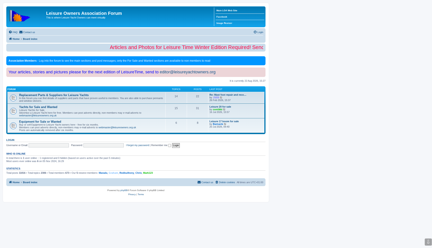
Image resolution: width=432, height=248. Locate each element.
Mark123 (148, 172)
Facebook (221, 17)
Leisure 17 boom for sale (224, 121)
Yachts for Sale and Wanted (38, 107)
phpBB (124, 190)
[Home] (26, 14)
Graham (113, 172)
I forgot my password (137, 145)
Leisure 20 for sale (220, 106)
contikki (217, 109)
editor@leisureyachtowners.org (188, 72)
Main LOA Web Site (226, 10)
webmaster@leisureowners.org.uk (38, 115)
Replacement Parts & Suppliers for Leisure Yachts (54, 95)
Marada (103, 172)
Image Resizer (224, 23)
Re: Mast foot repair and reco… (227, 94)
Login (10, 140)
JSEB (216, 97)
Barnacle (218, 124)
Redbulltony (126, 172)
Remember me (159, 145)
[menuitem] (13, 32)
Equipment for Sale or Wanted (40, 121)
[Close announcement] (263, 59)
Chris (138, 172)
